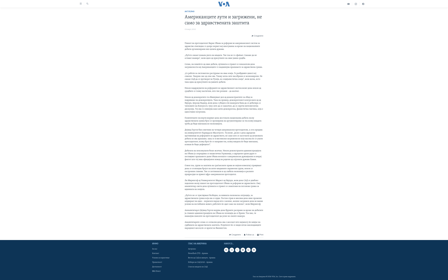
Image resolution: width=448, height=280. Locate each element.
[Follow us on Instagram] (231, 250)
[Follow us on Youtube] (243, 250)
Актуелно (189, 12)
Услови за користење (161, 258)
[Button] (257, 35)
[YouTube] (348, 4)
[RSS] (248, 250)
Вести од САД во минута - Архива (201, 258)
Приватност (157, 262)
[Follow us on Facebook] (226, 250)
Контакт (155, 253)
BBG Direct (156, 271)
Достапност (157, 267)
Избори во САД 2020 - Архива (200, 262)
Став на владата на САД (198, 267)
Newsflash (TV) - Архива (198, 253)
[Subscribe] (254, 250)
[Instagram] (356, 4)
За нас (154, 249)
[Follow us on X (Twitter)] (237, 250)
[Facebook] (363, 4)
